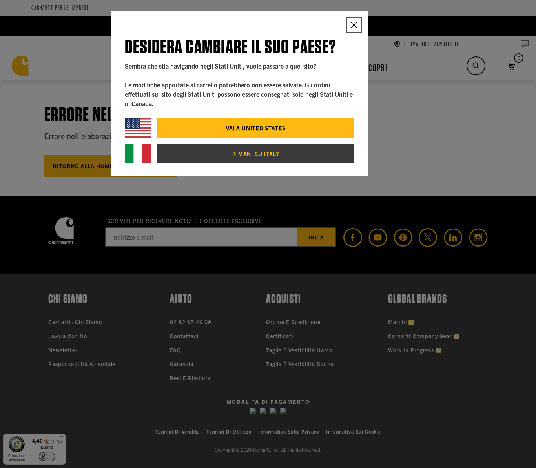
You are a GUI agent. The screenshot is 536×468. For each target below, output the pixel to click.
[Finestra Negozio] (354, 25)
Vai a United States (256, 127)
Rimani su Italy (255, 153)
